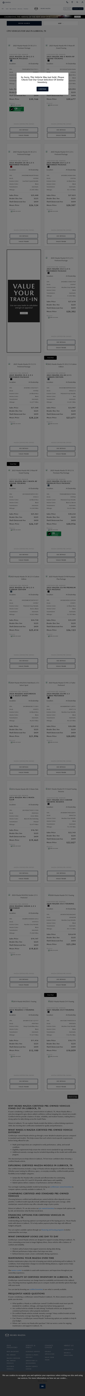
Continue (42, 89)
